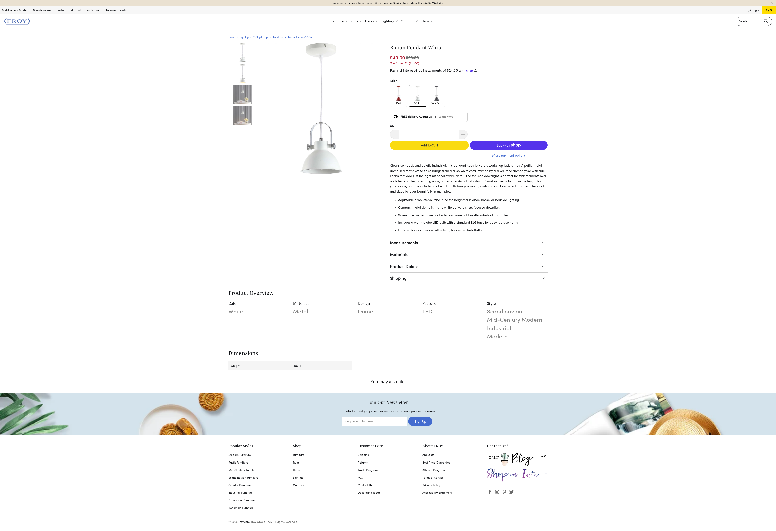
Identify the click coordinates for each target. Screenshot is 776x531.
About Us (428, 455)
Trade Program (368, 470)
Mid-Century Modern (15, 10)
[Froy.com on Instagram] (497, 492)
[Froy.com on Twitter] (512, 492)
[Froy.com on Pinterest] (504, 492)
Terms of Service (433, 477)
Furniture (298, 455)
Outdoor (298, 485)
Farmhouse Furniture (241, 500)
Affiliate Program (433, 470)
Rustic (123, 10)
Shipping (398, 278)
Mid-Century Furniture (242, 470)
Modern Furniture (239, 455)
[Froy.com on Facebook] (490, 492)
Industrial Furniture (240, 492)
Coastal (60, 10)
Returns (363, 462)
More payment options (509, 155)
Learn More (445, 116)
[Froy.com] (17, 21)
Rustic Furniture (238, 462)
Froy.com (244, 522)
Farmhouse (92, 10)
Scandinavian (42, 10)
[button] (339, 21)
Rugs (296, 462)
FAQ (360, 477)
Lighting (298, 477)
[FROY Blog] (517, 465)
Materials (399, 254)
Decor (297, 470)
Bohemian (109, 10)
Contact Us (365, 485)
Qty (392, 126)
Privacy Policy (431, 485)
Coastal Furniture (239, 485)
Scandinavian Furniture (243, 477)
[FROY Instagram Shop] (517, 481)
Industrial (75, 10)
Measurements (404, 242)
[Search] (766, 21)
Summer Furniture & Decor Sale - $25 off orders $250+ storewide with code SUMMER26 (388, 3)
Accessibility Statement (437, 492)
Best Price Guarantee (436, 462)
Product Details (404, 266)
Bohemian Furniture (241, 508)
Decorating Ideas (369, 492)
